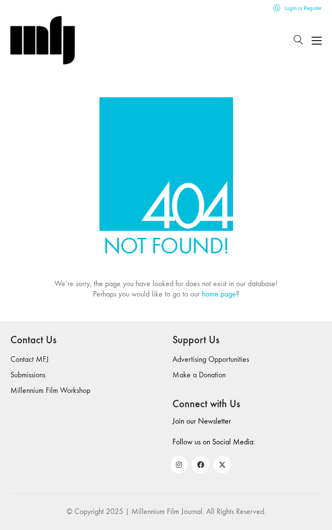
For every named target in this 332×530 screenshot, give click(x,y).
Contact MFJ (29, 359)
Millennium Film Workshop (50, 390)
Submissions (27, 375)
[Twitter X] (222, 464)
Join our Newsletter (201, 421)
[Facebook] (200, 464)
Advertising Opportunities (210, 359)
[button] (317, 41)
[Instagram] (179, 464)
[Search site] (298, 41)
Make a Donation (199, 375)
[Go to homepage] (42, 40)
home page (219, 294)
